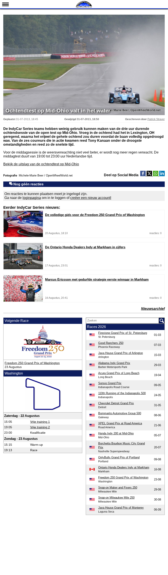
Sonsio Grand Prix (109, 383)
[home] (84, 7)
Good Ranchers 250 (110, 343)
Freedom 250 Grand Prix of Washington (32, 363)
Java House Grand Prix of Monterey (121, 507)
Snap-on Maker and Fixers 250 (117, 487)
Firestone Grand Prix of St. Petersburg (122, 333)
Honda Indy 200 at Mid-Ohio (116, 433)
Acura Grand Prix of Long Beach (118, 373)
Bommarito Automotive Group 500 (119, 413)
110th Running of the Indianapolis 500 (122, 393)
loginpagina (32, 198)
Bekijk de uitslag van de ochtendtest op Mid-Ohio (41, 164)
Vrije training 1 (40, 421)
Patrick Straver (156, 119)
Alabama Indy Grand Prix (114, 363)
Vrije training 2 (40, 427)
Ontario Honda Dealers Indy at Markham (123, 467)
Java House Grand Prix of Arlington (120, 353)
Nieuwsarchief (153, 309)
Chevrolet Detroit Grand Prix (116, 403)
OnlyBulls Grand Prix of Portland (119, 457)
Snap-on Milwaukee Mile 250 (116, 497)
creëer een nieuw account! (90, 198)
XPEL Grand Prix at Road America (120, 423)
